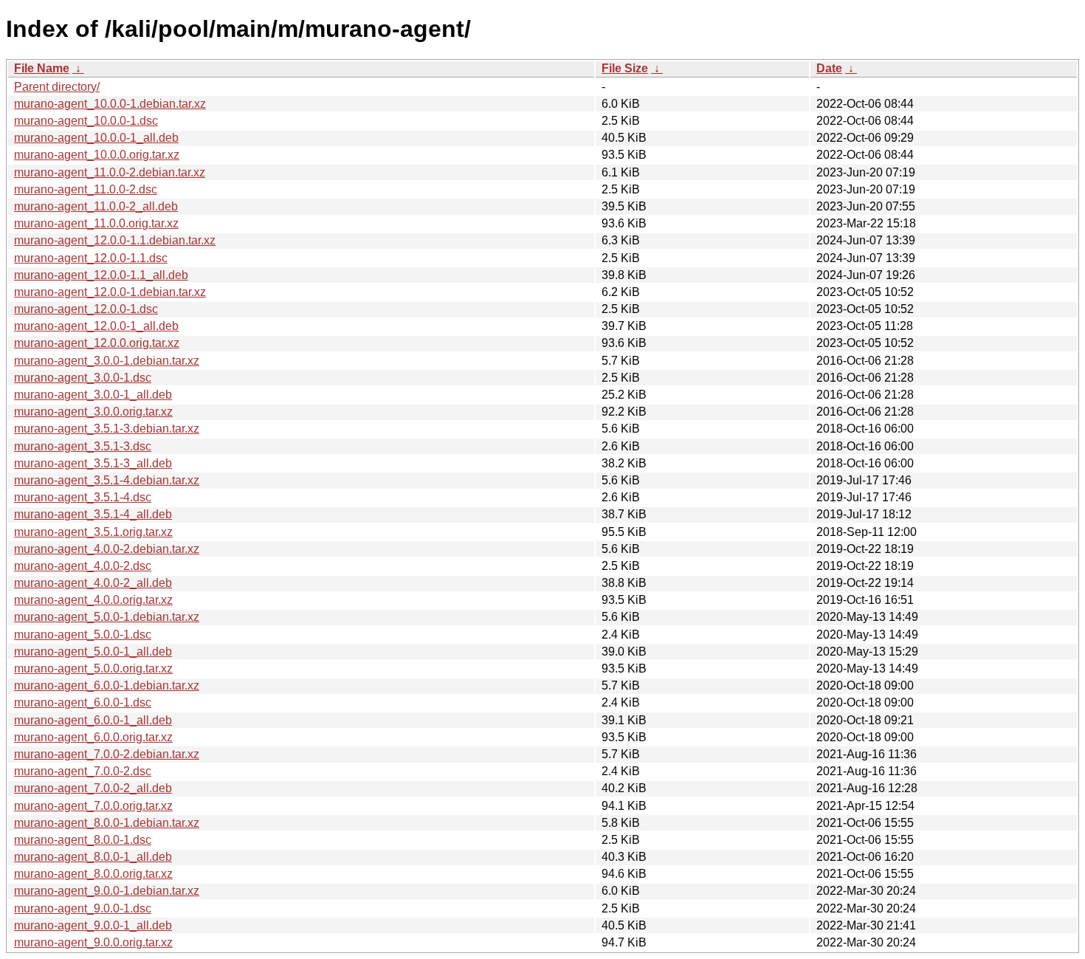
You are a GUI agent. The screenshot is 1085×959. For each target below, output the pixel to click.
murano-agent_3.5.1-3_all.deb (93, 463)
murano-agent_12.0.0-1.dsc (86, 309)
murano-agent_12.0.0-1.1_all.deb (101, 275)
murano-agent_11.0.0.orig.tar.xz (96, 223)
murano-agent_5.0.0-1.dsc (82, 634)
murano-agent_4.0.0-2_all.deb (93, 583)
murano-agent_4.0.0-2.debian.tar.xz (106, 549)
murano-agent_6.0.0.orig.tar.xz (93, 737)
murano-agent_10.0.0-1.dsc (86, 120)
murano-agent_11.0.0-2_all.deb (96, 206)
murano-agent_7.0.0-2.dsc (82, 771)
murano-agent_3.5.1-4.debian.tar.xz (106, 480)
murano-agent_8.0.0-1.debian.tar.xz (106, 823)
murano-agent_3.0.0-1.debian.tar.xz (106, 360)
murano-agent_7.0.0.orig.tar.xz (93, 806)
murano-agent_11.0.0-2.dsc (85, 189)
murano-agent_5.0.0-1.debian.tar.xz (106, 617)
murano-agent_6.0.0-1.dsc (82, 702)
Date (829, 68)
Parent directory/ (57, 86)
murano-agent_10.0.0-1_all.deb (96, 137)
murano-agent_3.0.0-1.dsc (82, 377)
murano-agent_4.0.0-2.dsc (82, 566)
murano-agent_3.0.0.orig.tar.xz (93, 411)
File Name (41, 68)
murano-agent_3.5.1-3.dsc (82, 446)
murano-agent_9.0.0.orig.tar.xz (93, 942)
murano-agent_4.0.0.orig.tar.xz (93, 600)
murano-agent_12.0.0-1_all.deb (96, 326)
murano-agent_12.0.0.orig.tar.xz (96, 343)
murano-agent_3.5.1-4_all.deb (93, 514)
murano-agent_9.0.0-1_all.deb (93, 925)
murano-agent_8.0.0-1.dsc (82, 839)
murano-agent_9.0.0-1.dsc (82, 908)
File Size (625, 68)
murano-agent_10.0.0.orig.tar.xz (96, 154)
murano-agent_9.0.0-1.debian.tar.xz (106, 890)
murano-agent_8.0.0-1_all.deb (93, 856)
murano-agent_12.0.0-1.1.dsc (91, 258)
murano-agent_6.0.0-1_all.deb (93, 720)
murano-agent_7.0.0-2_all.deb (93, 788)
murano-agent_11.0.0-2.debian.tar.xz (109, 172)
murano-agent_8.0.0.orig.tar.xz (93, 873)
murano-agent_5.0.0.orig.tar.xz (93, 668)
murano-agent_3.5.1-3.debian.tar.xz (106, 428)
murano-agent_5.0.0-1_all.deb (93, 651)
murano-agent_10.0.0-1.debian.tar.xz (110, 103)
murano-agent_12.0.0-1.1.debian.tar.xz (115, 240)
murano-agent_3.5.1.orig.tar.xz (93, 532)
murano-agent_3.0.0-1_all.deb (93, 394)
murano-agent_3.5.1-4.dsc (82, 497)
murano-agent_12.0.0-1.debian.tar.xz (110, 292)
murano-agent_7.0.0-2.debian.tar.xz (106, 754)
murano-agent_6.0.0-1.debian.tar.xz (106, 685)
